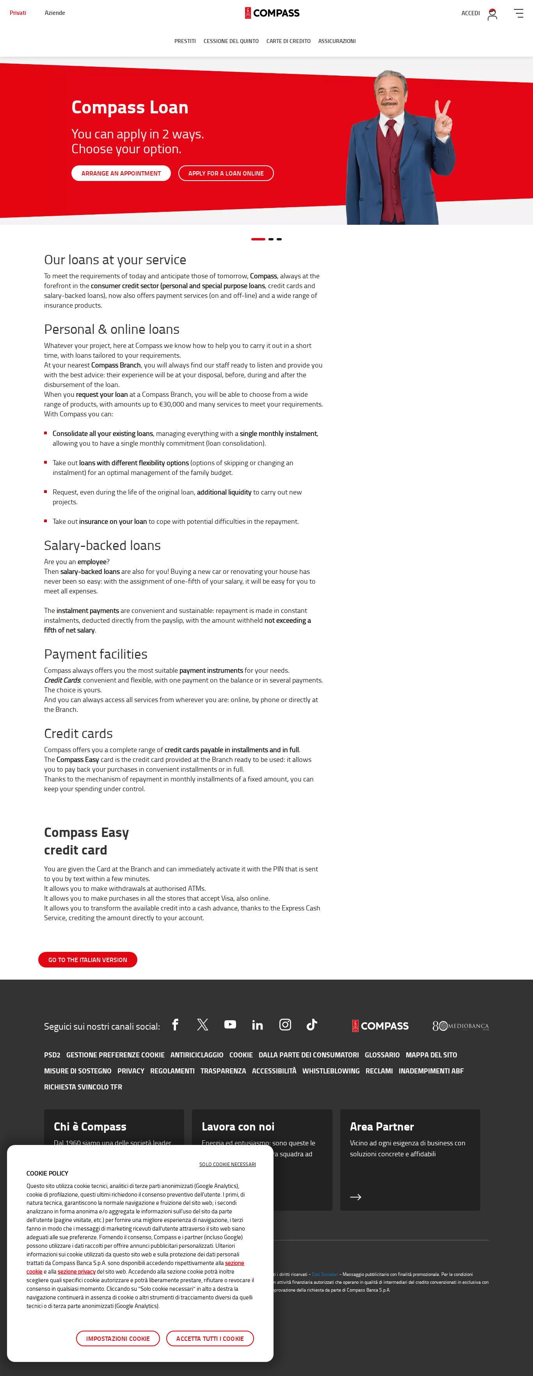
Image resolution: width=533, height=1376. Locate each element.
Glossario (382, 1055)
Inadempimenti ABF (431, 1071)
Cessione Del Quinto (231, 41)
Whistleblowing (331, 1071)
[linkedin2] (257, 1024)
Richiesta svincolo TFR (83, 1087)
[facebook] (175, 1024)
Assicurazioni (337, 41)
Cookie (241, 1055)
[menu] (518, 12)
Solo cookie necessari (227, 1164)
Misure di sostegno (78, 1071)
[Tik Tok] (312, 1024)
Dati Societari (325, 1274)
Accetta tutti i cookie (210, 1338)
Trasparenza (223, 1071)
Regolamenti (172, 1071)
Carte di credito (288, 41)
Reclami (379, 1071)
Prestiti (185, 41)
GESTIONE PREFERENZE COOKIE (115, 1055)
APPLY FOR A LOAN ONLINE (226, 172)
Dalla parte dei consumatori (309, 1055)
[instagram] (285, 1024)
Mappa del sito (431, 1055)
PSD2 (52, 1055)
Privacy (130, 1071)
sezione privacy (77, 1271)
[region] (140, 1253)
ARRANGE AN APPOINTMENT (121, 172)
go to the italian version (87, 959)
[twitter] (202, 1024)
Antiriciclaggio (197, 1055)
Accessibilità (274, 1071)
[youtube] (230, 1024)
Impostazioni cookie (118, 1338)
